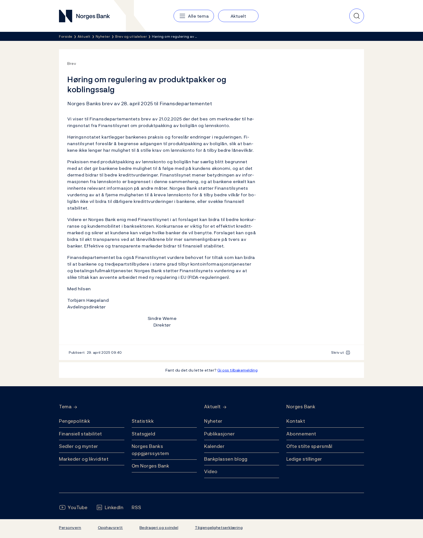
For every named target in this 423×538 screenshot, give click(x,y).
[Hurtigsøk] (356, 16)
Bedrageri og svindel (159, 527)
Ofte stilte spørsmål (309, 446)
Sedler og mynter (78, 446)
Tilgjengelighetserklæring (219, 527)
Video (211, 471)
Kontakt (295, 421)
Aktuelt (212, 406)
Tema (65, 406)
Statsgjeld (143, 433)
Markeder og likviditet (83, 459)
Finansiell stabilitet (80, 433)
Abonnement (301, 433)
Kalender (214, 446)
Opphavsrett (110, 527)
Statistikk (143, 421)
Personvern (70, 527)
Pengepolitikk (74, 421)
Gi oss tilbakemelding (237, 370)
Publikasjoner (219, 433)
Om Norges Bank (150, 465)
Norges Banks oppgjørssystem (150, 450)
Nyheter (213, 421)
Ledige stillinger (304, 459)
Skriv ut (337, 352)
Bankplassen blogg (225, 459)
